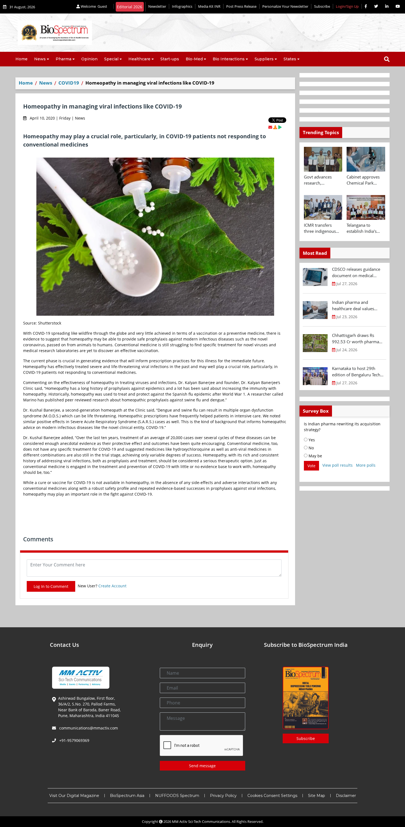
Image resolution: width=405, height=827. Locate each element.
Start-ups (169, 58)
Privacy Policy (223, 795)
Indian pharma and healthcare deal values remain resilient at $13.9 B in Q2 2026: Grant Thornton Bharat (358, 305)
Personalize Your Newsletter (285, 6)
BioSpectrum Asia (127, 795)
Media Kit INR (209, 6)
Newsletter (157, 6)
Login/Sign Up (347, 6)
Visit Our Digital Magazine (74, 795)
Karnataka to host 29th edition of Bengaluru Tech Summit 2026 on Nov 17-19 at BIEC (358, 372)
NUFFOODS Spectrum (177, 795)
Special (111, 58)
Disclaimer (346, 795)
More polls (366, 465)
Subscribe (322, 6)
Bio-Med (194, 58)
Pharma (63, 58)
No (310, 447)
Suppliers (264, 58)
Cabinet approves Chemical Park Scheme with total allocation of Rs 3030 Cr (363, 180)
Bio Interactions (229, 58)
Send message (202, 765)
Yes (311, 439)
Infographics (182, 6)
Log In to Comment (51, 586)
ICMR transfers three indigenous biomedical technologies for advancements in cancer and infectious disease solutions (320, 228)
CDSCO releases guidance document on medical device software (356, 272)
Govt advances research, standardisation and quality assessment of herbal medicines (323, 180)
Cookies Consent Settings (272, 795)
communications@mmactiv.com (88, 728)
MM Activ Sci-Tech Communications (201, 821)
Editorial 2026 (129, 6)
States (290, 58)
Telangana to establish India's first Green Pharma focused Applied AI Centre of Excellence (366, 228)
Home (21, 58)
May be (314, 455)
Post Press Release (241, 6)
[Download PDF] (275, 127)
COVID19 (68, 83)
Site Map (316, 795)
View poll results (337, 465)
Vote (311, 465)
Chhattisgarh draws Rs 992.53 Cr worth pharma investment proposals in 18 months (358, 339)
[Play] (280, 127)
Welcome (93, 6)
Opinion (89, 58)
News (40, 58)
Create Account (112, 585)
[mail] (270, 127)
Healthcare (139, 58)
